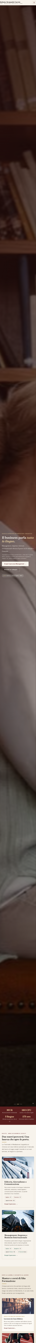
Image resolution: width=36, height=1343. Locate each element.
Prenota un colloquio (11, 564)
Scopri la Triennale (10, 569)
